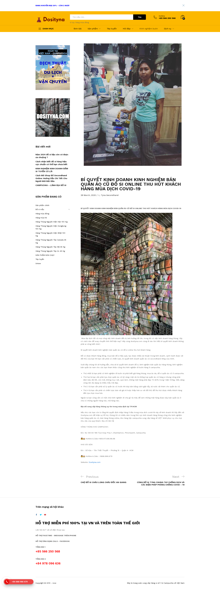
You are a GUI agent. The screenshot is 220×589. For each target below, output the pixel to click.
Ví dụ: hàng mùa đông (79, 22)
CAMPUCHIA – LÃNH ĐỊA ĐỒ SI (51, 185)
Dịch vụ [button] (167, 29)
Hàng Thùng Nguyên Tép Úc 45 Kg (50, 251)
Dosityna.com (94, 462)
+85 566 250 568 (48, 551)
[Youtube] (45, 514)
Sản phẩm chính (42, 205)
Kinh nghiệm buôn (149, 29)
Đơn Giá (77, 29)
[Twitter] (41, 514)
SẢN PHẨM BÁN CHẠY (45, 255)
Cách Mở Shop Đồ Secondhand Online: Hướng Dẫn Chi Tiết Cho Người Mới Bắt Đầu (51, 178)
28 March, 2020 (88, 195)
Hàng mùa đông (42, 214)
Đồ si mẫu (40, 209)
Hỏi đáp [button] (126, 29)
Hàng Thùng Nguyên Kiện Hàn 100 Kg (51, 222)
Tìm (139, 17)
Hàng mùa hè (41, 218)
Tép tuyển (112, 29)
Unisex (38, 263)
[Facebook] (36, 514)
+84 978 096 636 (48, 563)
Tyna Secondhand (110, 195)
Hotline (162, 16)
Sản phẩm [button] (93, 29)
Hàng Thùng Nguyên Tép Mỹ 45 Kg (50, 247)
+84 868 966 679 (20, 582)
